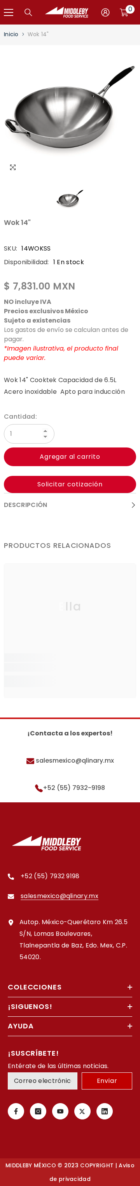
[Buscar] (28, 12)
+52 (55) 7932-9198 (74, 787)
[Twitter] (82, 1111)
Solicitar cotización (70, 484)
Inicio (11, 34)
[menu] (8, 12)
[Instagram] (38, 1111)
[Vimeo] (104, 1111)
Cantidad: (20, 416)
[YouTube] (60, 1111)
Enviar (107, 1080)
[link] (70, 667)
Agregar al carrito (70, 456)
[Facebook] (16, 1111)
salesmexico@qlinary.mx (74, 760)
